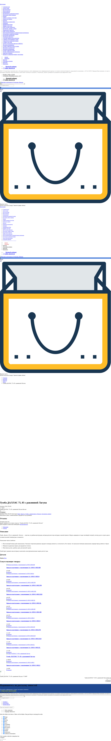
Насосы (5, 20)
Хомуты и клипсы (7, 53)
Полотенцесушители (8, 30)
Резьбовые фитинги (8, 36)
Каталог (5, 379)
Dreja (4, 382)
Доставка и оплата (8, 61)
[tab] (57, 527)
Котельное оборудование (9, 15)
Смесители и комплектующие (10, 41)
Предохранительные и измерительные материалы (16, 32)
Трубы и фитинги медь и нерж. (11, 46)
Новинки (5, 23)
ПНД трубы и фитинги (9, 27)
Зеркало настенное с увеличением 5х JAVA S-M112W (23, 630)
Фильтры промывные (8, 45)
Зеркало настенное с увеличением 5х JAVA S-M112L (23, 647)
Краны (4, 16)
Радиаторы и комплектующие (10, 34)
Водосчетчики (6, 9)
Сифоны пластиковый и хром (10, 39)
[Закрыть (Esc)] (0, 739)
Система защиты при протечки (11, 38)
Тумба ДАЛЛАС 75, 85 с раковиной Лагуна (20, 656)
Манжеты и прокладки (9, 21)
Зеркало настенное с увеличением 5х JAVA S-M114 (22, 576)
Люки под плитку (7, 19)
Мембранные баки (8, 24)
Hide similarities (9, 710)
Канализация (6, 12)
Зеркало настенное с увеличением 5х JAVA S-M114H (23, 567)
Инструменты (6, 11)
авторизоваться (24, 524)
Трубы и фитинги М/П (9, 50)
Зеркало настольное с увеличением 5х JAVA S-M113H (23, 612)
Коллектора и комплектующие (11, 13)
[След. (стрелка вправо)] (2, 740)
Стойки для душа (7, 42)
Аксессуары (6, 8)
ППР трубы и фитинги (9, 31)
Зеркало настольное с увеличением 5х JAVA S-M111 (23, 665)
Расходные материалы (8, 35)
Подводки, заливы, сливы (9, 28)
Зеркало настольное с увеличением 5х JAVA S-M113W (24, 585)
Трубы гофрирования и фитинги (11, 51)
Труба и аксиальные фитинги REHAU (13, 43)
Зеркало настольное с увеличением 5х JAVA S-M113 (23, 621)
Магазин (5, 62)
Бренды (5, 59)
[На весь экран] (3, 739)
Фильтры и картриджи (9, 47)
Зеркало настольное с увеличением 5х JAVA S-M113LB (24, 594)
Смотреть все (6, 6)
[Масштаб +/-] (5, 739)
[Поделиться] (2, 739)
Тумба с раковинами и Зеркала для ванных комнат (38, 514)
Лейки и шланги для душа (10, 17)
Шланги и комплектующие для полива (13, 54)
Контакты (5, 64)
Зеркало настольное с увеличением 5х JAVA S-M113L (23, 603)
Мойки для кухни (7, 26)
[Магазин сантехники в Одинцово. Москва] (2, 3)
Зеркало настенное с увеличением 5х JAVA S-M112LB (23, 639)
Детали (5, 528)
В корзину (9, 572)
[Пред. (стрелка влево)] (0, 740)
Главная (5, 378)
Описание (5, 527)
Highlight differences (10, 711)
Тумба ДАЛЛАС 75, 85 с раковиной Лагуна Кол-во (13, 509)
